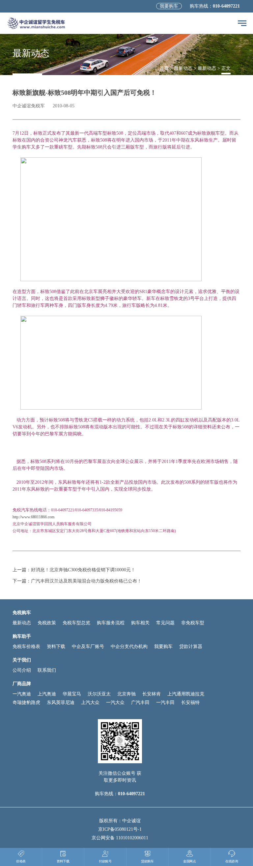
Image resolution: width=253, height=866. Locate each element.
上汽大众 (90, 702)
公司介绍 (22, 670)
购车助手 (22, 636)
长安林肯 (151, 693)
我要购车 (169, 6)
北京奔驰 (126, 693)
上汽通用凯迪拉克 (185, 693)
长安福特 (190, 702)
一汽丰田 (165, 702)
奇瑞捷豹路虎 (26, 702)
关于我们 (22, 660)
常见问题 (165, 622)
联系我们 (47, 670)
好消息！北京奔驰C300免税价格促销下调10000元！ (83, 569)
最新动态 (183, 68)
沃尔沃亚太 (99, 693)
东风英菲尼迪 (60, 702)
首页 (164, 68)
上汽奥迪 (47, 693)
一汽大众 (115, 702)
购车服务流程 (111, 622)
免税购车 (22, 612)
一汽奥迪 (22, 693)
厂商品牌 (22, 683)
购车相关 (140, 622)
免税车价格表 (26, 646)
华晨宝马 (72, 693)
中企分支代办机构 (129, 646)
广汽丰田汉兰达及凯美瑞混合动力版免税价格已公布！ (86, 581)
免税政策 (47, 622)
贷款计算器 (190, 646)
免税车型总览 (76, 622)
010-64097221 (226, 6)
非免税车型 (192, 622)
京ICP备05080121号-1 (120, 829)
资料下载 (56, 646)
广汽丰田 (140, 702)
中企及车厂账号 (88, 646)
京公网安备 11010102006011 (120, 837)
